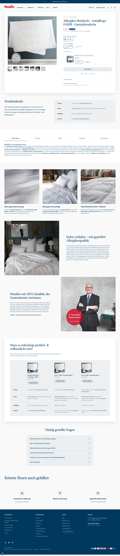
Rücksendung (87, 31)
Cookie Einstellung (40, 528)
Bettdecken (20, 7)
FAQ (63, 518)
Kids (47, 7)
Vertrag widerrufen (68, 531)
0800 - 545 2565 (96, 520)
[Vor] (75, 1)
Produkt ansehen (33, 382)
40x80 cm (79, 62)
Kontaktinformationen (45, 549)
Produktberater (66, 528)
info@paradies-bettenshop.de (99, 518)
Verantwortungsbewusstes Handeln (11, 521)
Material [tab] (37, 138)
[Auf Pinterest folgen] (12, 542)
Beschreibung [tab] (15, 138)
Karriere (6, 533)
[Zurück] (44, 1)
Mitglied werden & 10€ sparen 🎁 (60, 1)
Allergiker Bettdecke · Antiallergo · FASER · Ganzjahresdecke (33, 376)
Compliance (39, 533)
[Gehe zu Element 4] (26, 69)
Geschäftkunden (8, 527)
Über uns (91, 7)
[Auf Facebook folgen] (5, 542)
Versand (38, 518)
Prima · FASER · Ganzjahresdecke (63, 375)
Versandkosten (74, 31)
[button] (87, 17)
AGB (26, 549)
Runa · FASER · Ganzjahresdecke (90, 375)
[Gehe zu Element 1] (10, 69)
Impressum (36, 549)
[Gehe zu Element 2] (15, 69)
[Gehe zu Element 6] (38, 69)
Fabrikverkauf (8, 530)
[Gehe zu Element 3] (21, 69)
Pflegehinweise (66, 526)
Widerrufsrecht (8, 549)
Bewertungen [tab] (104, 138)
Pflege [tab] (60, 138)
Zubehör (55, 7)
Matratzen (41, 7)
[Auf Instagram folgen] (9, 542)
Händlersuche (65, 520)
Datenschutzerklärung (18, 549)
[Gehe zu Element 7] (43, 69)
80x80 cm (87, 62)
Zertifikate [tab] (82, 138)
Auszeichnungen (8, 525)
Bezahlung (38, 523)
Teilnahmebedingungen (42, 536)
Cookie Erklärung (40, 531)
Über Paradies (8, 518)
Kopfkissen (30, 7)
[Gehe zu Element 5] (32, 69)
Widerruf (38, 526)
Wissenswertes (101, 7)
